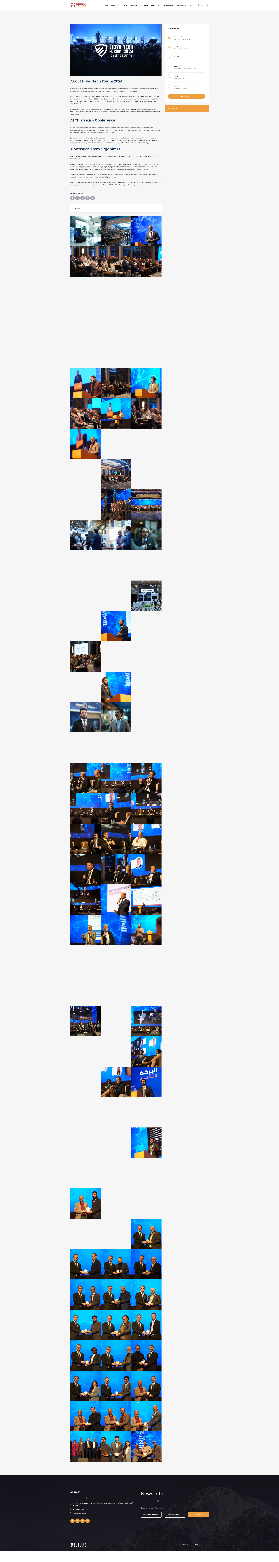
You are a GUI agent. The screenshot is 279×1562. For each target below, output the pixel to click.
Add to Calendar (187, 96)
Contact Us (181, 5)
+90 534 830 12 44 (180, 78)
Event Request (168, 5)
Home (106, 5)
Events (124, 5)
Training (133, 5)
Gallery (154, 5)
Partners (144, 5)
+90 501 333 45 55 (79, 1513)
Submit (198, 1514)
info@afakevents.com (81, 1509)
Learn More (172, 109)
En (190, 5)
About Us (115, 5)
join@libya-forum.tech (181, 88)
